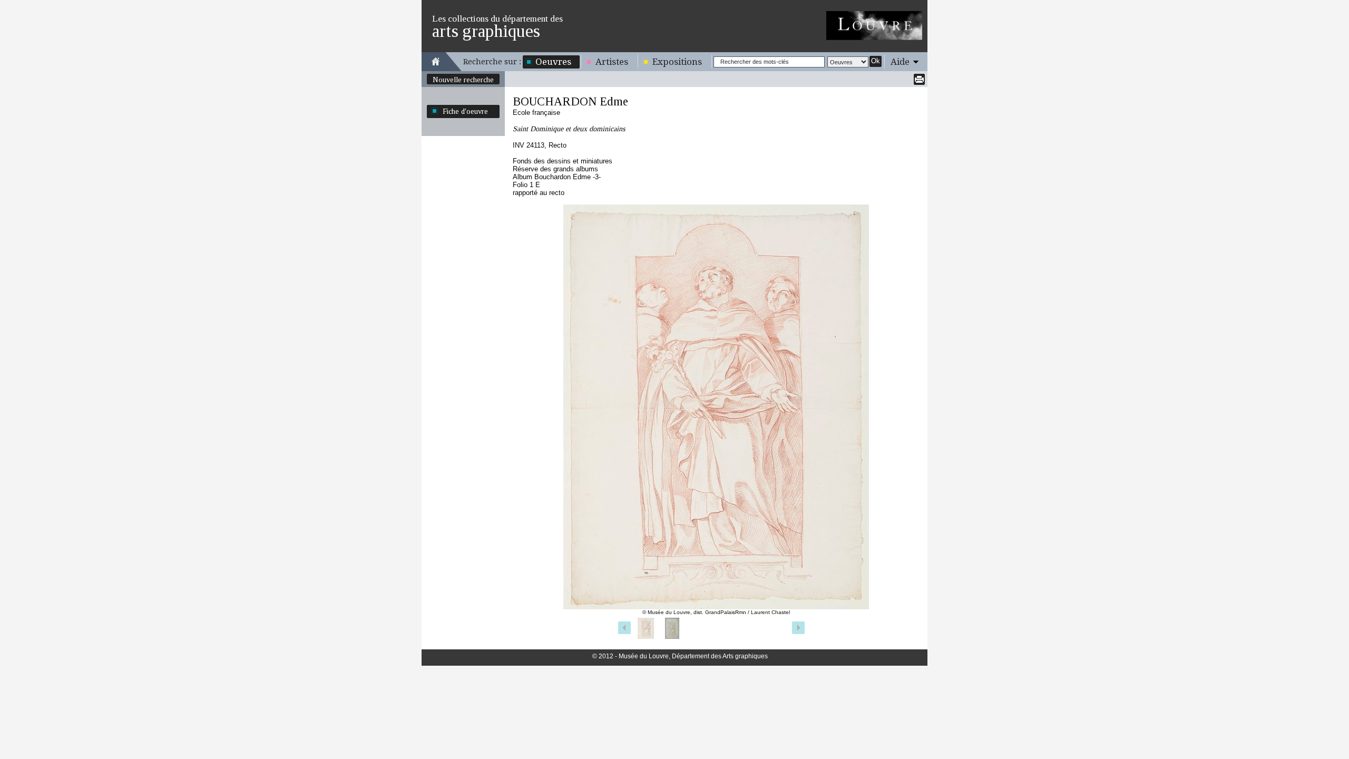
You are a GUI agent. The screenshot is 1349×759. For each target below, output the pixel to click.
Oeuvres (553, 61)
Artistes (611, 61)
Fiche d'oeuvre (465, 111)
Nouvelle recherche (463, 79)
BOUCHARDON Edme (570, 101)
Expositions (677, 61)
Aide (900, 61)
